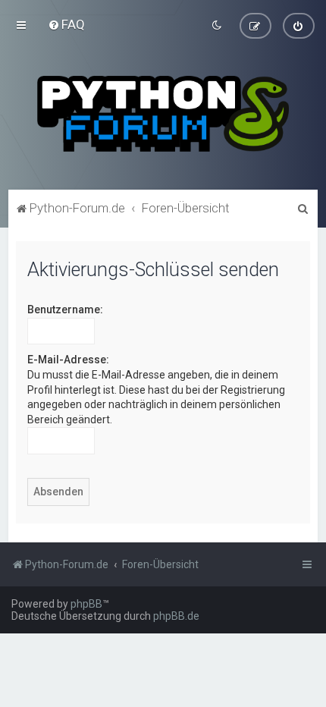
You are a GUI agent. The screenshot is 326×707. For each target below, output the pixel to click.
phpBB (86, 604)
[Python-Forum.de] (162, 114)
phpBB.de (176, 616)
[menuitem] (66, 24)
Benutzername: (65, 309)
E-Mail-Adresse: (68, 360)
